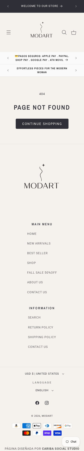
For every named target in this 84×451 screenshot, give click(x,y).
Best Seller (37, 253)
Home (32, 233)
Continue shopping (42, 124)
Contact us (38, 346)
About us (35, 282)
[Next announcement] (76, 6)
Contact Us (37, 292)
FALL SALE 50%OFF (42, 272)
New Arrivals (39, 243)
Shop (31, 263)
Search (34, 317)
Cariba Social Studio (60, 448)
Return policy (40, 327)
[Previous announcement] (8, 6)
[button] (8, 32)
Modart (47, 416)
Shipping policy (42, 337)
